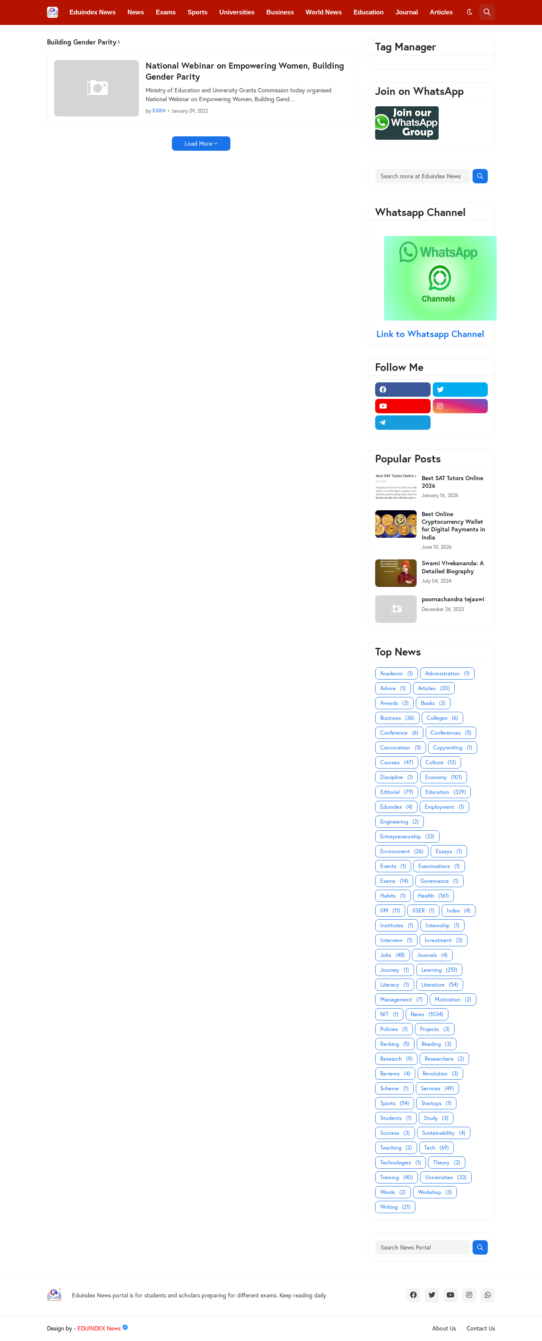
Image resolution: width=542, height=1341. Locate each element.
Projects (435, 1029)
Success (395, 1132)
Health (433, 895)
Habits (393, 895)
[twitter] (460, 389)
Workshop (435, 1192)
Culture (441, 762)
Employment (444, 806)
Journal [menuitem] (406, 12)
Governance (439, 881)
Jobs (392, 955)
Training (396, 1177)
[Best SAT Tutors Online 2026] (396, 488)
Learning (439, 969)
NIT (389, 1014)
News (427, 1014)
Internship (442, 925)
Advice (393, 688)
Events (393, 866)
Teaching (396, 1147)
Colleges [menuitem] (82, 36)
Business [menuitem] (280, 12)
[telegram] (403, 422)
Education (446, 792)
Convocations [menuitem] (177, 36)
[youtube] (403, 406)
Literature (439, 984)
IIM (390, 910)
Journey (394, 969)
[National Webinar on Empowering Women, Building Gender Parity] (96, 88)
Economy (443, 777)
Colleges (442, 718)
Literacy (394, 984)
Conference (399, 732)
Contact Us (481, 1328)
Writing (395, 1207)
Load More (198, 143)
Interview (396, 940)
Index (458, 910)
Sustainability (443, 1132)
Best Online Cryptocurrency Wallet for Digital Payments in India (453, 525)
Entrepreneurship (407, 836)
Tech (436, 1147)
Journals (432, 955)
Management (401, 999)
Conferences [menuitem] (126, 36)
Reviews (395, 1073)
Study (436, 1118)
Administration (447, 673)
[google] (460, 422)
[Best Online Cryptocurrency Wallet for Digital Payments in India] (396, 524)
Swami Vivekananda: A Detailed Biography (453, 567)
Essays (449, 851)
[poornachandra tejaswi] (396, 609)
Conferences (451, 732)
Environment (401, 851)
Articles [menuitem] (441, 12)
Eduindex (396, 806)
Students (396, 1118)
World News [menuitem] (324, 12)
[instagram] (460, 406)
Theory (446, 1162)
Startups (436, 1103)
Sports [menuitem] (197, 12)
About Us (444, 1328)
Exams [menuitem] (166, 12)
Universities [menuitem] (236, 12)
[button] (469, 12)
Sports (394, 1103)
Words (393, 1192)
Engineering (399, 821)
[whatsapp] (488, 1295)
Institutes (396, 925)
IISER (423, 910)
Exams (394, 881)
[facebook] (403, 389)
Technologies (400, 1162)
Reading (436, 1044)
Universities (446, 1177)
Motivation (453, 999)
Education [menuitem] (369, 12)
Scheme (394, 1088)
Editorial (396, 792)
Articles (434, 688)
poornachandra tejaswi (453, 599)
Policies (394, 1029)
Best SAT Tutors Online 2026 (452, 481)
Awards (394, 703)
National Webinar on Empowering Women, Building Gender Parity (245, 71)
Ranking (394, 1044)
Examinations (439, 866)
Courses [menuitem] (222, 36)
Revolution (440, 1073)
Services (437, 1088)
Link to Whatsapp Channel (431, 334)
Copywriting (452, 747)
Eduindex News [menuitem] (92, 12)
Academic (396, 673)
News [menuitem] (135, 12)
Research (396, 1058)
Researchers (444, 1058)
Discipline (396, 777)
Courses (396, 762)
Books (433, 703)
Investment (443, 940)
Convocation (400, 747)
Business (397, 718)
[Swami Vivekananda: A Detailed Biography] (396, 573)
